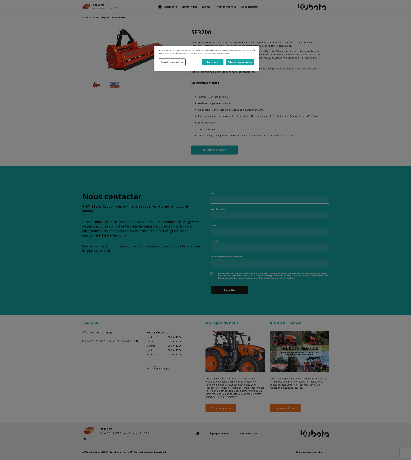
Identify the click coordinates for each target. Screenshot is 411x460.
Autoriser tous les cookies (240, 62)
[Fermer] (254, 50)
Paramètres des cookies (172, 62)
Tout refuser (212, 62)
